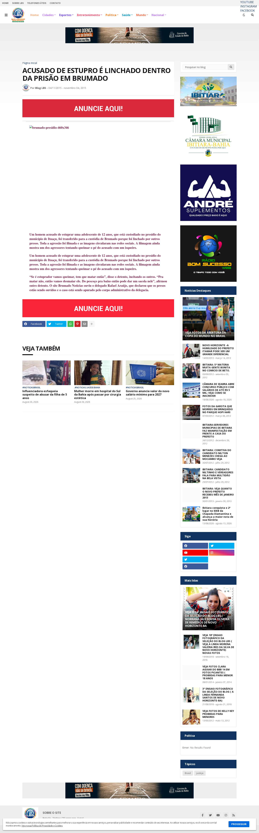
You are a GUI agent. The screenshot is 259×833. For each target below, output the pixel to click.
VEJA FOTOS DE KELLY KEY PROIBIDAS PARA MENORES (218, 714)
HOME (5, 3)
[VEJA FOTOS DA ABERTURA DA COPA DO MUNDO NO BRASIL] (208, 318)
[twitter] (222, 546)
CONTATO (55, 3)
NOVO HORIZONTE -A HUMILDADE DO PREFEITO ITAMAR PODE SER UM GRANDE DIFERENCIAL (218, 350)
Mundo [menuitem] (141, 15)
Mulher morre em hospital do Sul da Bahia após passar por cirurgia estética (97, 395)
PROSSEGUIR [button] (238, 824)
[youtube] (195, 553)
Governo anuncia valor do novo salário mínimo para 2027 (147, 393)
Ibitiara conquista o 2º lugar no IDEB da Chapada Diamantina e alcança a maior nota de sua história (217, 513)
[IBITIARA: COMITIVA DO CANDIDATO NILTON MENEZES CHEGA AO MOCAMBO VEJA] (191, 456)
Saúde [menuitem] (126, 15)
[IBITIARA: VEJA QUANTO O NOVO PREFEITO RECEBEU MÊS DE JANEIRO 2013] (191, 494)
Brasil (188, 773)
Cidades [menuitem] (48, 15)
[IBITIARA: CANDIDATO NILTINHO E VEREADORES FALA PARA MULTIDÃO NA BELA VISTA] (191, 475)
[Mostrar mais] (92, 324)
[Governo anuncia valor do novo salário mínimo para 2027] (150, 372)
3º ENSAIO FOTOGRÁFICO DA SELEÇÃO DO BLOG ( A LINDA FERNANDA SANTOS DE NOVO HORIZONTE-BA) (218, 694)
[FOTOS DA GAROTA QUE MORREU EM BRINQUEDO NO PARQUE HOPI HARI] (191, 412)
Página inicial (29, 63)
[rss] (234, 815)
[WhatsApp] (70, 324)
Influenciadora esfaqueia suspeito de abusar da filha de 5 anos (44, 395)
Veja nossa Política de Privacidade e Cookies (41, 825)
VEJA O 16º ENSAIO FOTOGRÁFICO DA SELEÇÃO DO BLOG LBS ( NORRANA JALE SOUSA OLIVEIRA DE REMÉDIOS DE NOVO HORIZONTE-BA (208, 619)
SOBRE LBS (18, 3)
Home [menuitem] (34, 15)
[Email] (85, 324)
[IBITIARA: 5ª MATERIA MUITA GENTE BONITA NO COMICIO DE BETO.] (191, 370)
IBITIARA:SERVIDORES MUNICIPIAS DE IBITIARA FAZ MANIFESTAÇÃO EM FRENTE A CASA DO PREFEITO (217, 430)
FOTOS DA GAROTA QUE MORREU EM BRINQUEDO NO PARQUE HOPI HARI (217, 409)
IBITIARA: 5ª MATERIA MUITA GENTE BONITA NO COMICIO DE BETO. (216, 367)
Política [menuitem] (111, 15)
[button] (6, 15)
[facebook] (195, 546)
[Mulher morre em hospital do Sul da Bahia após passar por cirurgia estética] (98, 372)
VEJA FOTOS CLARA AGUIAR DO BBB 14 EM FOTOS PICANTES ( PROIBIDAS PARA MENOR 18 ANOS (217, 672)
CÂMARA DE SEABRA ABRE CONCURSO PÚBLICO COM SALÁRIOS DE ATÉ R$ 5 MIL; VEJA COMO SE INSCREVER (218, 390)
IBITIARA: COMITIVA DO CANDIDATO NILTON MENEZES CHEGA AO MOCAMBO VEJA (216, 455)
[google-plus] (222, 560)
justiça (199, 773)
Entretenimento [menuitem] (88, 15)
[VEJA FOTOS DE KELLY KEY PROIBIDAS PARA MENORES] (191, 717)
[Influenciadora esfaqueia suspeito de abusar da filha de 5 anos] (46, 372)
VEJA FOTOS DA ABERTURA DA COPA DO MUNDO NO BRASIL (205, 334)
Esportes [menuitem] (65, 15)
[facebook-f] (203, 815)
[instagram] (222, 553)
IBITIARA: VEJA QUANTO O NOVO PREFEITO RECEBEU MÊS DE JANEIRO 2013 (218, 493)
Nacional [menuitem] (158, 15)
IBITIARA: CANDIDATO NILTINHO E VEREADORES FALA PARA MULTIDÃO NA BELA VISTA (217, 474)
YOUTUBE (247, 2)
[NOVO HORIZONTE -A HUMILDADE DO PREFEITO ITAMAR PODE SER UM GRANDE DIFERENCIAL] (191, 351)
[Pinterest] (78, 324)
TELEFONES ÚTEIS (36, 3)
